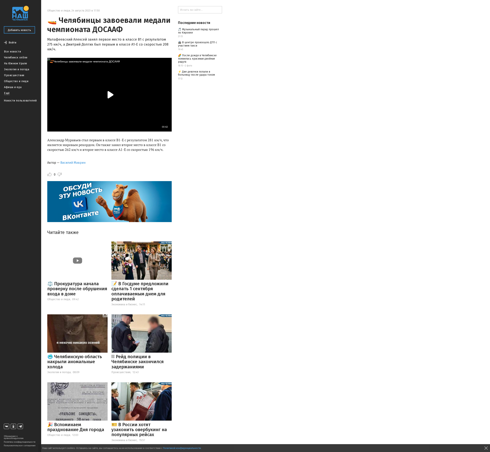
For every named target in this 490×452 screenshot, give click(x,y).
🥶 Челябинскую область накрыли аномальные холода (74, 361)
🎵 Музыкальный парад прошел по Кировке (198, 31)
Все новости (12, 51)
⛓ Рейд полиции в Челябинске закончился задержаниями (137, 361)
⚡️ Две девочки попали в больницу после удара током (196, 73)
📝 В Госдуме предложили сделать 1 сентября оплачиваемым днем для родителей (139, 291)
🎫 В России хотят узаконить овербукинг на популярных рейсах (139, 429)
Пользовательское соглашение (20, 446)
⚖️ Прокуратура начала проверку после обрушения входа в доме (77, 289)
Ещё (7, 93)
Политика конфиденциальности (19, 442)
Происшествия (14, 75)
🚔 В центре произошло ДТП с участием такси (197, 44)
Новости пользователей (20, 100)
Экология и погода (16, 69)
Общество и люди (16, 81)
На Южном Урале (15, 63)
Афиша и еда (12, 87)
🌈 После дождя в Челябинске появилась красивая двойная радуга (197, 59)
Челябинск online (16, 57)
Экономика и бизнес (124, 304)
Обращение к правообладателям (13, 437)
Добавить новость (19, 30)
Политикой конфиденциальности (182, 448)
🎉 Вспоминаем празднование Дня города (75, 427)
